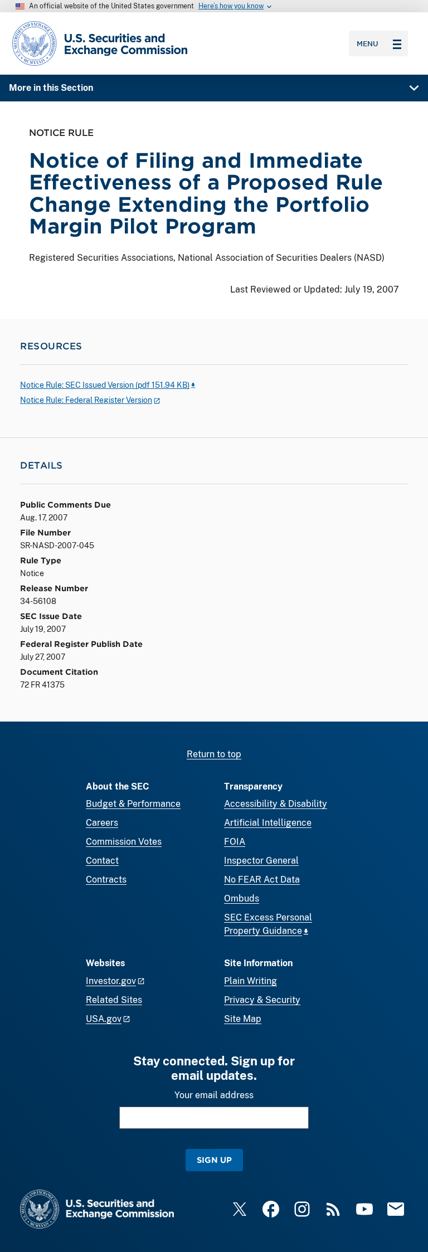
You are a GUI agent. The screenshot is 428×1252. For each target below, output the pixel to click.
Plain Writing (250, 981)
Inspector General (261, 860)
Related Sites (114, 1000)
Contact (102, 860)
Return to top (214, 754)
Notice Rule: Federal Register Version (86, 400)
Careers (102, 822)
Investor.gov (111, 981)
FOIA (234, 841)
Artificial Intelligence (268, 822)
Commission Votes (124, 841)
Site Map (242, 1019)
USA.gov (103, 1019)
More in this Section (51, 87)
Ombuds (241, 898)
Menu (367, 43)
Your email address (214, 1095)
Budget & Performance (133, 803)
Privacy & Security (262, 1000)
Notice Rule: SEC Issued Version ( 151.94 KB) (104, 385)
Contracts (106, 879)
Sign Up (214, 1160)
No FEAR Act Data (262, 879)
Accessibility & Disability (275, 803)
